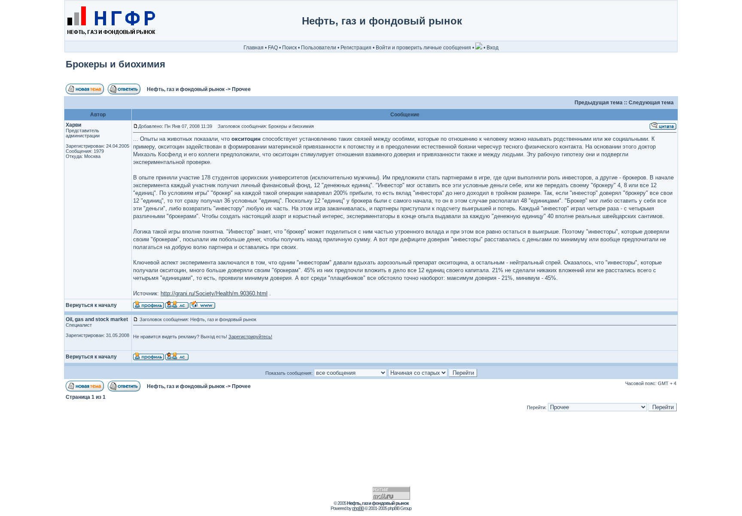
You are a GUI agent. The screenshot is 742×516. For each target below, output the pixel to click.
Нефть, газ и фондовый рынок (186, 89)
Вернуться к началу (91, 305)
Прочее (241, 89)
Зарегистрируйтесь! (250, 336)
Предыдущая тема (599, 103)
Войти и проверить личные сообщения (423, 48)
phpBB (358, 508)
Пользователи (318, 48)
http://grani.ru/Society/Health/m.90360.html (214, 293)
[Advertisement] (640, 21)
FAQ (273, 48)
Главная (253, 48)
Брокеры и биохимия (115, 64)
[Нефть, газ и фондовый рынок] (110, 39)
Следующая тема (651, 103)
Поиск (289, 48)
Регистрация (356, 48)
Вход (493, 48)
